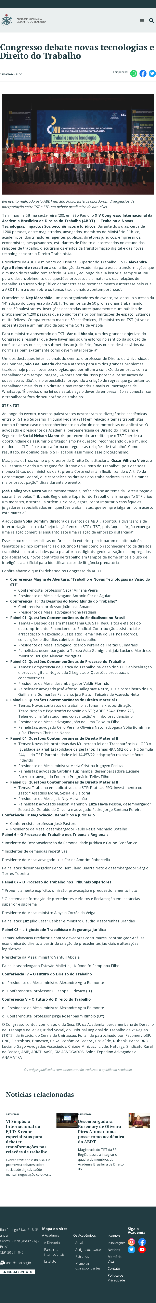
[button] (141, 20)
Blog (19, 74)
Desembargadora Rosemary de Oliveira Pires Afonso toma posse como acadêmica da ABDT (101, 1131)
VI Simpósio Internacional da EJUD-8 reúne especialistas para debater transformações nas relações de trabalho (27, 1137)
